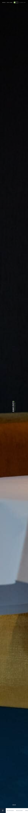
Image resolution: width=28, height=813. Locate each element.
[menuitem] (10, 810)
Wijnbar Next (23, 2)
